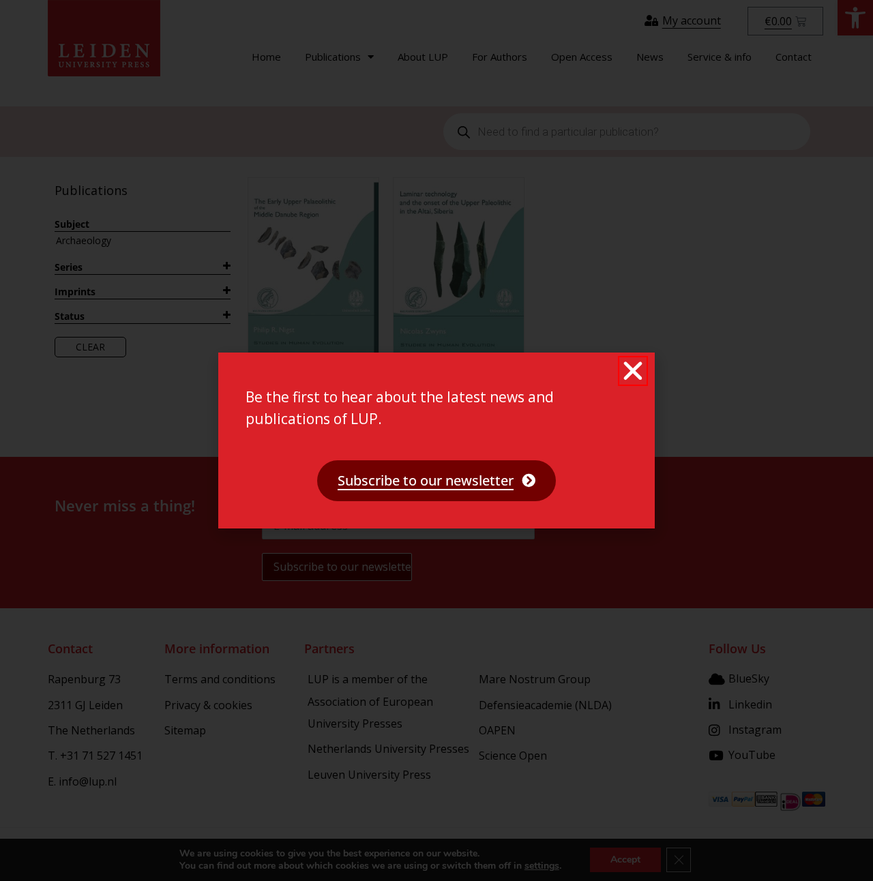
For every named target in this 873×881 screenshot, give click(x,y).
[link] (436, 480)
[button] (633, 371)
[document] (436, 440)
